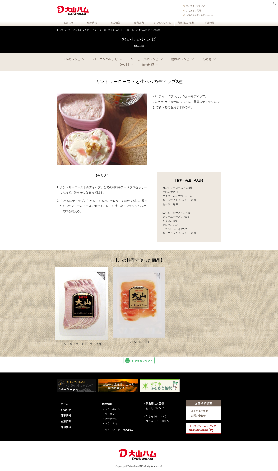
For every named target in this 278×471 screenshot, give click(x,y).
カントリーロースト (102, 30)
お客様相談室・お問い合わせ (199, 15)
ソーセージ (111, 418)
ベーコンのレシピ (105, 59)
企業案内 (139, 22)
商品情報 (115, 22)
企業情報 (66, 421)
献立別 (124, 64)
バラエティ (111, 423)
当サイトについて (156, 416)
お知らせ (68, 22)
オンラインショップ (195, 5)
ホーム (65, 403)
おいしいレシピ (162, 22)
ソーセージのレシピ (144, 59)
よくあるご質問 (193, 10)
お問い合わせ (198, 415)
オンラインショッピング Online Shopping (202, 428)
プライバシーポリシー (159, 421)
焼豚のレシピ (180, 59)
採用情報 (209, 22)
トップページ (63, 30)
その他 (206, 59)
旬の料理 (148, 64)
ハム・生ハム (112, 409)
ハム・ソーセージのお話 (119, 430)
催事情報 (92, 22)
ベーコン (110, 413)
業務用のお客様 (186, 22)
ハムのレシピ (71, 59)
